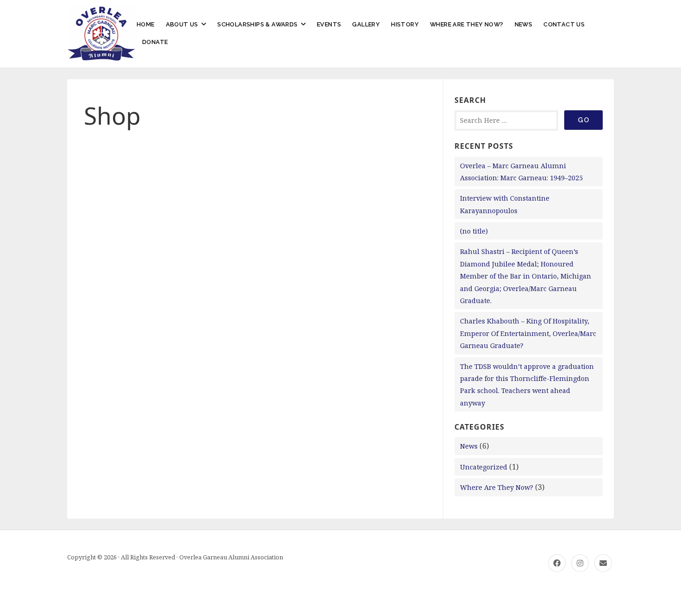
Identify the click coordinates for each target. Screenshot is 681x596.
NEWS (524, 24)
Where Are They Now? (496, 487)
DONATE (155, 41)
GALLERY (366, 24)
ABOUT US (182, 24)
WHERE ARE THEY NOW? (467, 24)
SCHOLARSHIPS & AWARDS (257, 24)
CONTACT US (564, 24)
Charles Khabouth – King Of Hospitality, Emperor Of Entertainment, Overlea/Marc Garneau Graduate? (528, 333)
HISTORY (405, 24)
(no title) (474, 231)
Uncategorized (483, 467)
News (469, 446)
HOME (146, 24)
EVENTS (329, 24)
